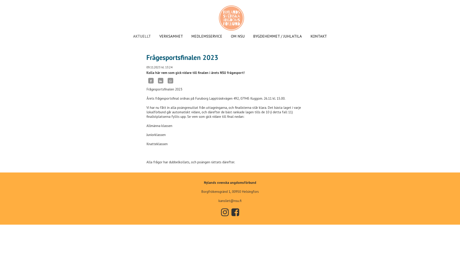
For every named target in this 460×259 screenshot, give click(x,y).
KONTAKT (318, 36)
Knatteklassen (157, 144)
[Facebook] (151, 80)
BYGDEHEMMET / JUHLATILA (277, 36)
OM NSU (238, 36)
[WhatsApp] (170, 80)
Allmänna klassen (159, 126)
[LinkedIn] (160, 80)
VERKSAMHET (171, 36)
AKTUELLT (142, 36)
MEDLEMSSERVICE (206, 36)
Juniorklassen (156, 135)
